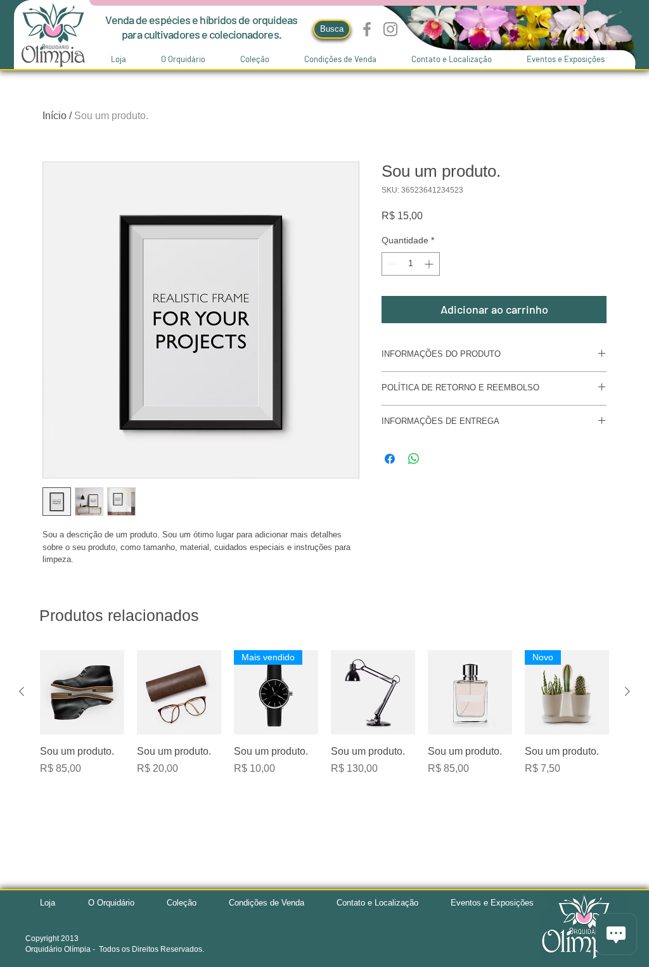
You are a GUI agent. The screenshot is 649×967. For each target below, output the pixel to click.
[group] (324, 713)
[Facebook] (366, 29)
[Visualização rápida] (82, 692)
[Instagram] (390, 29)
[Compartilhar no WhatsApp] (413, 458)
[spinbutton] (410, 264)
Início (54, 115)
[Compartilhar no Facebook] (389, 458)
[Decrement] (391, 264)
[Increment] (430, 264)
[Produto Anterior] (21, 691)
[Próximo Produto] (627, 691)
